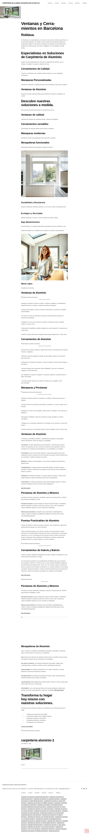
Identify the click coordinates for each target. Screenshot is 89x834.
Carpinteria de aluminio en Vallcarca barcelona (54, 828)
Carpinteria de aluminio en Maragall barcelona (48, 819)
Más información (25, 488)
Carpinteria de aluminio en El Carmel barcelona (40, 809)
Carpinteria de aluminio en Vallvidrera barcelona (34, 831)
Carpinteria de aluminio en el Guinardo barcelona (47, 811)
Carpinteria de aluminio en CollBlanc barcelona (40, 803)
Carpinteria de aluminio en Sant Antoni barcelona (41, 826)
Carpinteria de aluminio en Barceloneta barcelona (35, 797)
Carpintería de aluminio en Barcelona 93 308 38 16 (20, 3)
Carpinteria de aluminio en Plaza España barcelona (41, 822)
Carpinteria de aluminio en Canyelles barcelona (46, 799)
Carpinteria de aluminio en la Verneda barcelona (40, 817)
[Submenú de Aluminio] (53, 792)
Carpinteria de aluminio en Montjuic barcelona (34, 821)
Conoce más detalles (27, 726)
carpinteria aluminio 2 (37, 740)
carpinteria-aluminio (53, 831)
